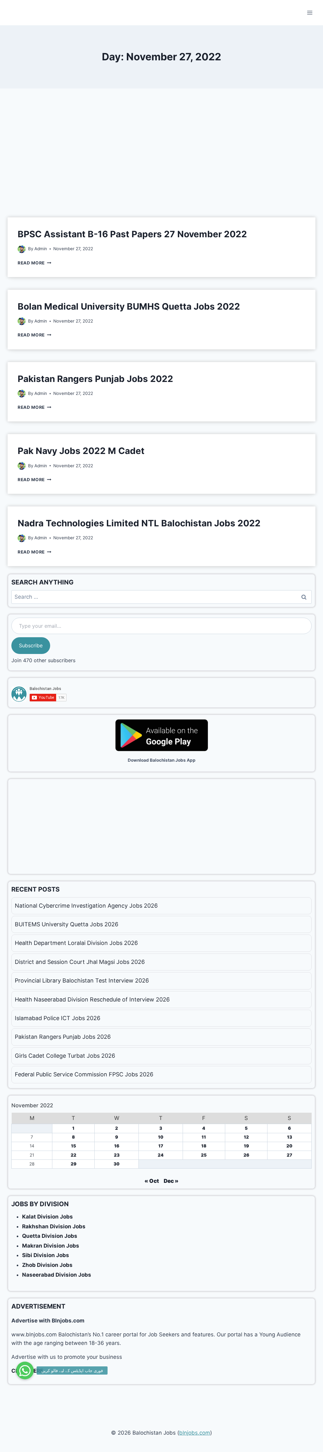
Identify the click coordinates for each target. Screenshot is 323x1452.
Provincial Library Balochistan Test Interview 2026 (82, 980)
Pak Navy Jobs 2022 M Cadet (81, 450)
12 (246, 1137)
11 (204, 1137)
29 (73, 1163)
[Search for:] (161, 597)
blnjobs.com (194, 1433)
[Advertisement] (161, 158)
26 (246, 1155)
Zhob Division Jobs (47, 1265)
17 (160, 1145)
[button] (25, 1370)
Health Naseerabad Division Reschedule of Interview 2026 (92, 999)
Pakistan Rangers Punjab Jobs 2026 (63, 1036)
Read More (34, 262)
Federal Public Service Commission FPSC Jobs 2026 (84, 1074)
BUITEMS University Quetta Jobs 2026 (66, 924)
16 (116, 1145)
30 (117, 1163)
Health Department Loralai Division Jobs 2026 (76, 943)
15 (73, 1145)
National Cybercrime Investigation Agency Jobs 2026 (86, 905)
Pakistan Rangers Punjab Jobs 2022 (95, 378)
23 (117, 1155)
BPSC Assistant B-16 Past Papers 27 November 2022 (132, 234)
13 (289, 1137)
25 (204, 1155)
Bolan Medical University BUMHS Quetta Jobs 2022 (129, 306)
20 (289, 1145)
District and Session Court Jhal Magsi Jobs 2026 (80, 962)
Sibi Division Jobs (45, 1255)
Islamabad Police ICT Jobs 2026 (57, 1018)
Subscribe (31, 645)
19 (246, 1145)
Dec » (171, 1181)
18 (203, 1145)
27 (289, 1155)
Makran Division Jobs (50, 1246)
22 (73, 1155)
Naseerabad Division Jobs (56, 1275)
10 (160, 1137)
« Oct (151, 1181)
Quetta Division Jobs (49, 1236)
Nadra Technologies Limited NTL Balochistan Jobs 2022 (139, 523)
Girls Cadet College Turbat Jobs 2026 (65, 1055)
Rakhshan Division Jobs (53, 1226)
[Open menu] (309, 12)
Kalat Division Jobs (47, 1216)
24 (161, 1155)
